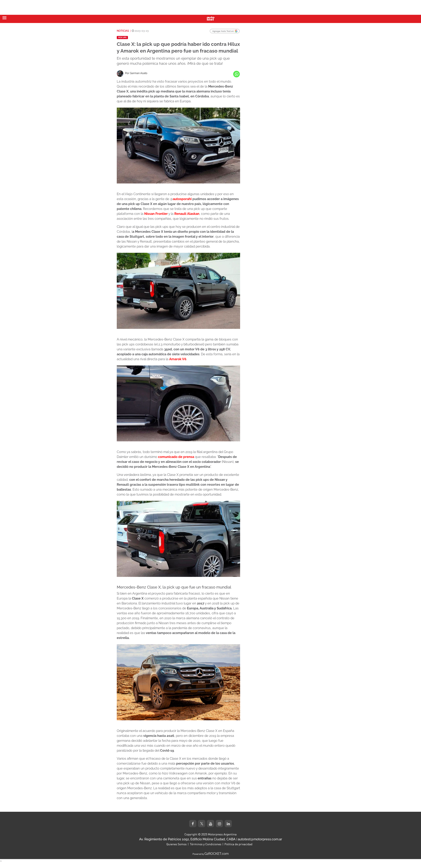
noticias (123, 30)
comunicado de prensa (176, 457)
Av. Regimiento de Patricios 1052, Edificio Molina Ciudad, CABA (187, 839)
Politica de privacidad (238, 844)
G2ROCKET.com (216, 854)
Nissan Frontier (156, 214)
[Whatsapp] (236, 74)
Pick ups (122, 37)
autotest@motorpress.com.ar (260, 839)
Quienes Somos (176, 844)
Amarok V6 (177, 359)
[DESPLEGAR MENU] (4, 17)
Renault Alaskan (186, 214)
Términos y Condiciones (205, 844)
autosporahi (182, 199)
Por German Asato (136, 73)
